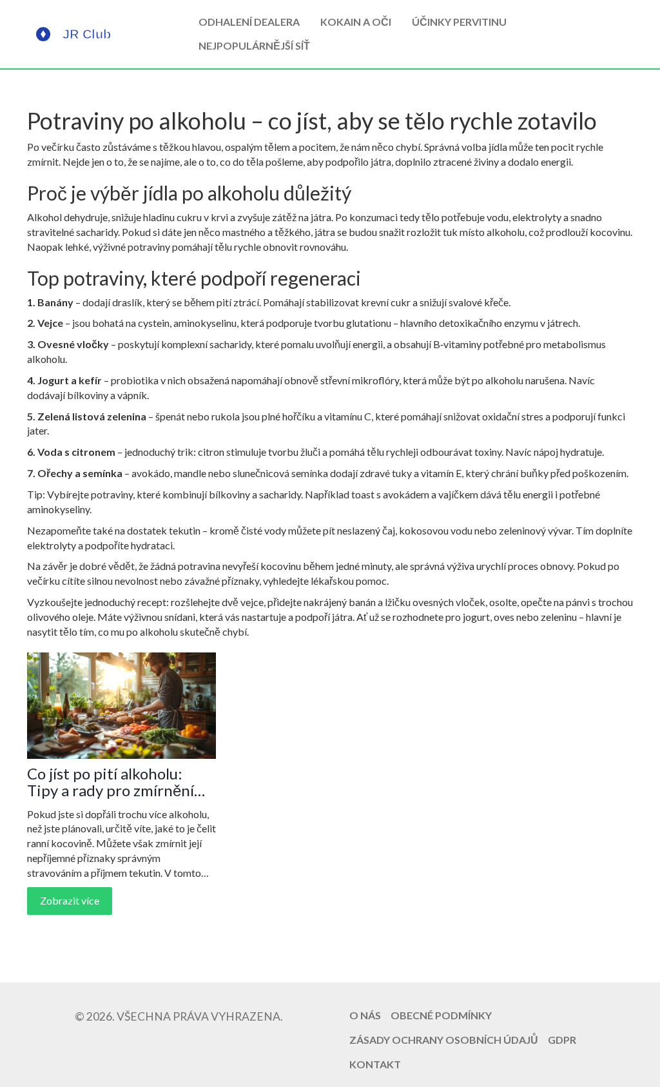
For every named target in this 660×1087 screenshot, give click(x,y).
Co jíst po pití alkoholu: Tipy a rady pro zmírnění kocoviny (110, 782)
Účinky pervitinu (459, 21)
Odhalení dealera (249, 21)
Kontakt (375, 1064)
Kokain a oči (355, 21)
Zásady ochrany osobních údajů (443, 1039)
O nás (365, 1015)
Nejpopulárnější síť (254, 45)
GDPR (562, 1039)
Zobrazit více (69, 900)
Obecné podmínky (441, 1015)
